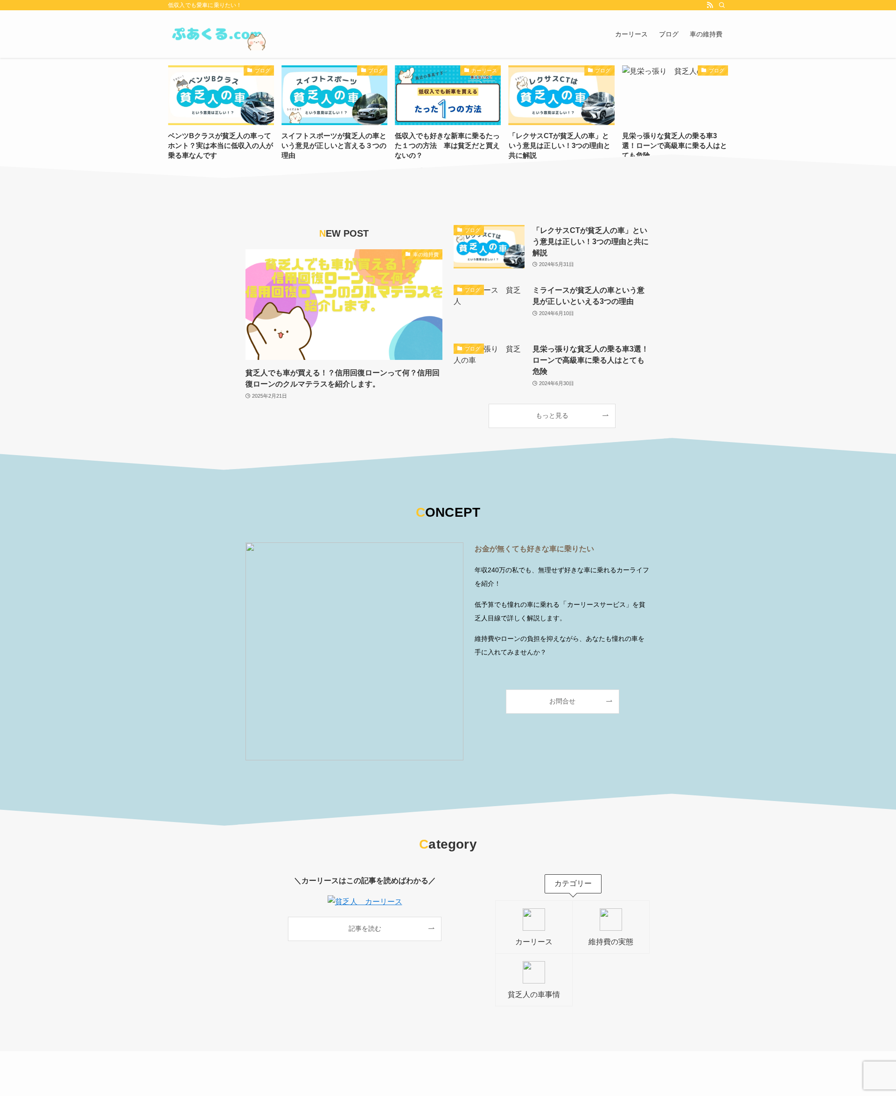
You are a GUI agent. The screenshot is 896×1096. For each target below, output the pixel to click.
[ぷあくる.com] (217, 34)
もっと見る (552, 415)
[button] (422, 169)
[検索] (722, 5)
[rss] (710, 5)
